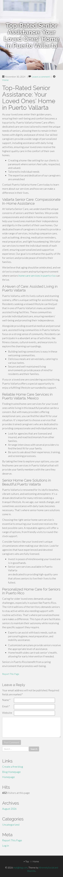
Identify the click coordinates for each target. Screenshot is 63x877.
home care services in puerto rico (37, 275)
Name (6, 699)
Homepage (8, 777)
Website (7, 712)
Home (5, 80)
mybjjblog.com (20, 867)
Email (6, 706)
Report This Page (10, 673)
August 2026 (9, 808)
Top (27, 861)
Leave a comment (41, 76)
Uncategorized (10, 824)
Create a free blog (12, 766)
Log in (5, 845)
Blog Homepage (11, 771)
